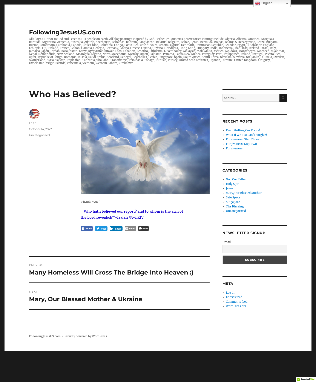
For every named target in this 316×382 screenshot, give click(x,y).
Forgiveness (234, 148)
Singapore (233, 202)
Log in (230, 293)
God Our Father (236, 179)
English (266, 3)
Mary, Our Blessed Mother (244, 193)
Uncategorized (39, 135)
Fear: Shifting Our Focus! (243, 130)
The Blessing (235, 206)
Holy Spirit (233, 184)
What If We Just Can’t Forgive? (246, 135)
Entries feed (234, 297)
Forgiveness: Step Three (242, 139)
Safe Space (233, 197)
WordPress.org (236, 306)
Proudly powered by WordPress (85, 336)
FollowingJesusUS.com (65, 32)
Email (226, 242)
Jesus (229, 188)
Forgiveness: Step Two (241, 144)
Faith (32, 123)
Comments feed (236, 302)
